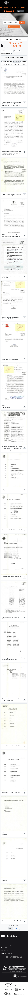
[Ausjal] (9, 985)
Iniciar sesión (20, 11)
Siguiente (16, 928)
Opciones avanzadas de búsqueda (12, 57)
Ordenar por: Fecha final (7, 64)
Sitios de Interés (14, 7)
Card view (17, 61)
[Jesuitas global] (19, 989)
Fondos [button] (23, 7)
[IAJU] (19, 985)
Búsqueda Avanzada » (14, 26)
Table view (24, 61)
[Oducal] (19, 993)
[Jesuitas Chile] (8, 989)
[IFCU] (8, 993)
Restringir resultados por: (14, 39)
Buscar (22, 22)
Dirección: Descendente (20, 64)
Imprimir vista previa (7, 61)
